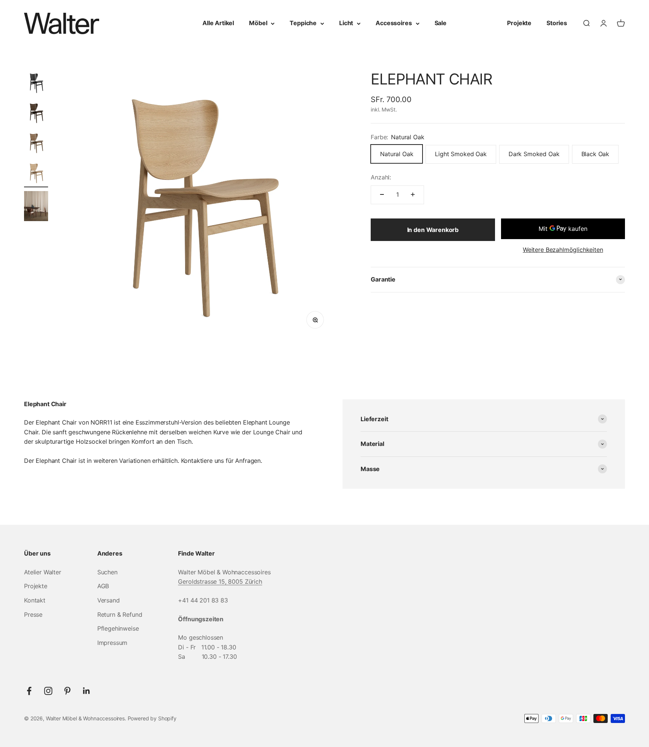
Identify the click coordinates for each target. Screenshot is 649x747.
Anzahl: (381, 177)
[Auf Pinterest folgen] (67, 691)
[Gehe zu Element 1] (36, 84)
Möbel (258, 23)
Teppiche (303, 23)
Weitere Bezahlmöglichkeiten (563, 249)
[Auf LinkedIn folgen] (87, 691)
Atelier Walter (42, 572)
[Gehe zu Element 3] (36, 144)
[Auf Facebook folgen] (29, 691)
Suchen (107, 572)
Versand (108, 600)
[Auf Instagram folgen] (48, 691)
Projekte (519, 23)
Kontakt (34, 600)
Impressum (112, 642)
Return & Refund (119, 614)
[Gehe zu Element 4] (36, 174)
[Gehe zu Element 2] (36, 114)
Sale (441, 23)
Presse (33, 614)
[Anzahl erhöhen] (413, 194)
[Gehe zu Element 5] (36, 207)
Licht (346, 23)
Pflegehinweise (118, 628)
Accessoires (394, 23)
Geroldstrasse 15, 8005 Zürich (220, 581)
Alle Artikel (218, 23)
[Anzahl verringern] (382, 194)
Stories (556, 23)
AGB (103, 586)
